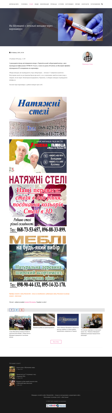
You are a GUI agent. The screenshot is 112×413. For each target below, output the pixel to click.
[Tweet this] (16, 309)
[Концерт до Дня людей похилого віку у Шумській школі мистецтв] (12, 383)
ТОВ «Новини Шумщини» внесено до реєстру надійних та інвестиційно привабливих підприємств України (68, 329)
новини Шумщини (30, 302)
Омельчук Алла (87, 64)
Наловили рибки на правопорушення (43, 327)
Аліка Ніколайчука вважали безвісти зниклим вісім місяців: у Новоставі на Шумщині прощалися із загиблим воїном (19, 334)
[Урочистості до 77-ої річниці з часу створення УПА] (12, 376)
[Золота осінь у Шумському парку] (12, 369)
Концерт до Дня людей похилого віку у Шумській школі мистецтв (26, 382)
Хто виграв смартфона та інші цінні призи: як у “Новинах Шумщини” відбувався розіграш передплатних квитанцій (91, 332)
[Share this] (11, 309)
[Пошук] (102, 4)
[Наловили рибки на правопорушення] (44, 320)
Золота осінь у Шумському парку (25, 367)
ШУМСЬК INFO (14, 4)
